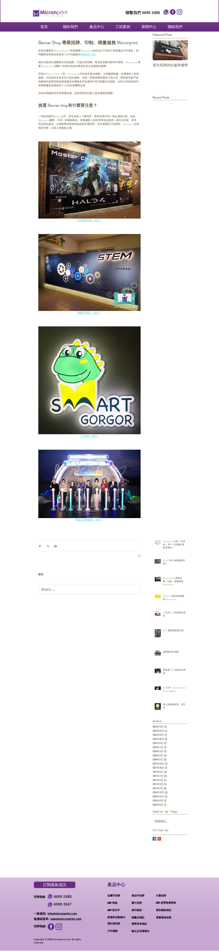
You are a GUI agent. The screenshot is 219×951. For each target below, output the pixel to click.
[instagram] (179, 12)
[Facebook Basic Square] (154, 839)
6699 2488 (63, 896)
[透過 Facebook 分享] (39, 546)
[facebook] (173, 12)
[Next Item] (182, 50)
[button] (97, 26)
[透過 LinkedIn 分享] (55, 546)
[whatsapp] (166, 12)
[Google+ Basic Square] (159, 839)
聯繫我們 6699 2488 (143, 12)
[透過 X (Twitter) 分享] (47, 546)
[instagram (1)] (51, 926)
